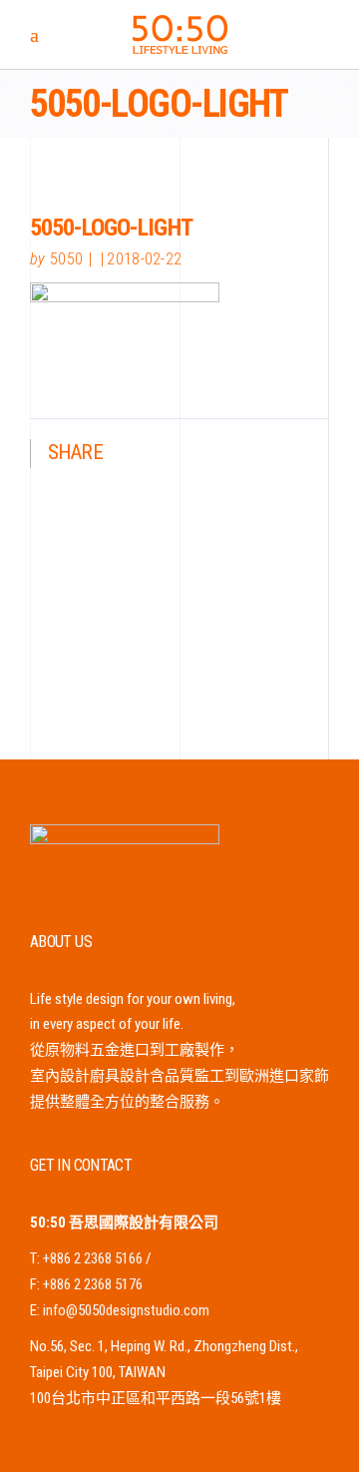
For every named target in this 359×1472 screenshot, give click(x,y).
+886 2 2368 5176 (93, 1284)
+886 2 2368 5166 (93, 1258)
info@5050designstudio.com (126, 1310)
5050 (66, 258)
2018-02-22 (144, 258)
